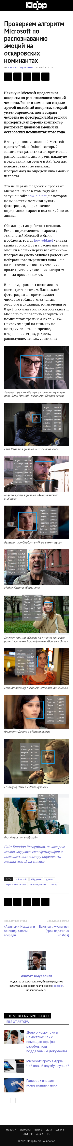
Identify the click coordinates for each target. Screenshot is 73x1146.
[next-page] (13, 1100)
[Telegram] (36, 77)
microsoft (21, 879)
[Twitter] (17, 77)
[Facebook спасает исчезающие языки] (14, 1085)
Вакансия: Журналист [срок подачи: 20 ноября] (54, 931)
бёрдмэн (36, 879)
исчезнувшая (38, 884)
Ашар (39, 1134)
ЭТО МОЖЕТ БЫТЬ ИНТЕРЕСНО (27, 1016)
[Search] (67, 5)
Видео (38, 1129)
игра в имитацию (16, 884)
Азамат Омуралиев (20, 67)
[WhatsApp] (45, 77)
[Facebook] (8, 77)
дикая (49, 879)
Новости (11, 1129)
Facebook (57, 985)
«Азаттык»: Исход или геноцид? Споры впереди (19, 931)
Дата (49, 1129)
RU (48, 1134)
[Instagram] (36, 997)
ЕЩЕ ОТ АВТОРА (17, 1021)
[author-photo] (36, 970)
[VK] (27, 77)
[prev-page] (6, 1100)
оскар (54, 884)
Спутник (27, 1134)
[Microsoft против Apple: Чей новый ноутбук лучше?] (14, 1066)
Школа (60, 1129)
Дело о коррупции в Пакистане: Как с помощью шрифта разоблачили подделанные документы (46, 1041)
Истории (25, 1129)
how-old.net (37, 196)
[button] (6, 5)
